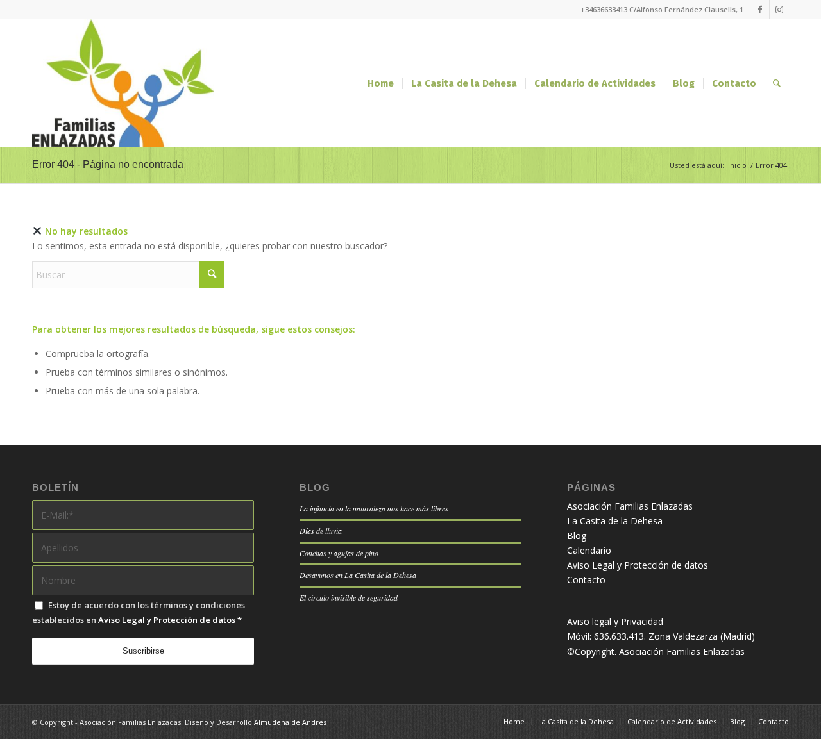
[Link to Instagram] (779, 9)
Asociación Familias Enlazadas (630, 506)
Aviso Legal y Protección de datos (166, 620)
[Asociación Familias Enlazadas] (123, 83)
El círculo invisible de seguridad (349, 597)
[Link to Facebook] (759, 9)
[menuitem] (380, 83)
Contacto (586, 580)
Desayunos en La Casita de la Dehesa (358, 575)
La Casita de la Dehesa (615, 521)
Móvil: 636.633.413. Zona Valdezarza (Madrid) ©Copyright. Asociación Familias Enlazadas (661, 636)
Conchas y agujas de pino (339, 553)
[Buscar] (777, 83)
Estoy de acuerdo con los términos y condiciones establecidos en (138, 612)
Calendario (589, 550)
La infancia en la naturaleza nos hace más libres (374, 508)
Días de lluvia (321, 531)
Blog (576, 535)
